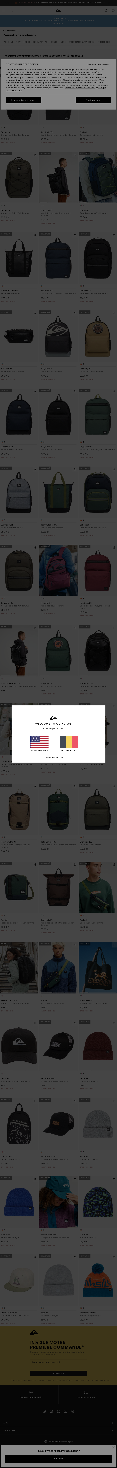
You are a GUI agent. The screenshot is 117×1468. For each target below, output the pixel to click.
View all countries (54, 757)
